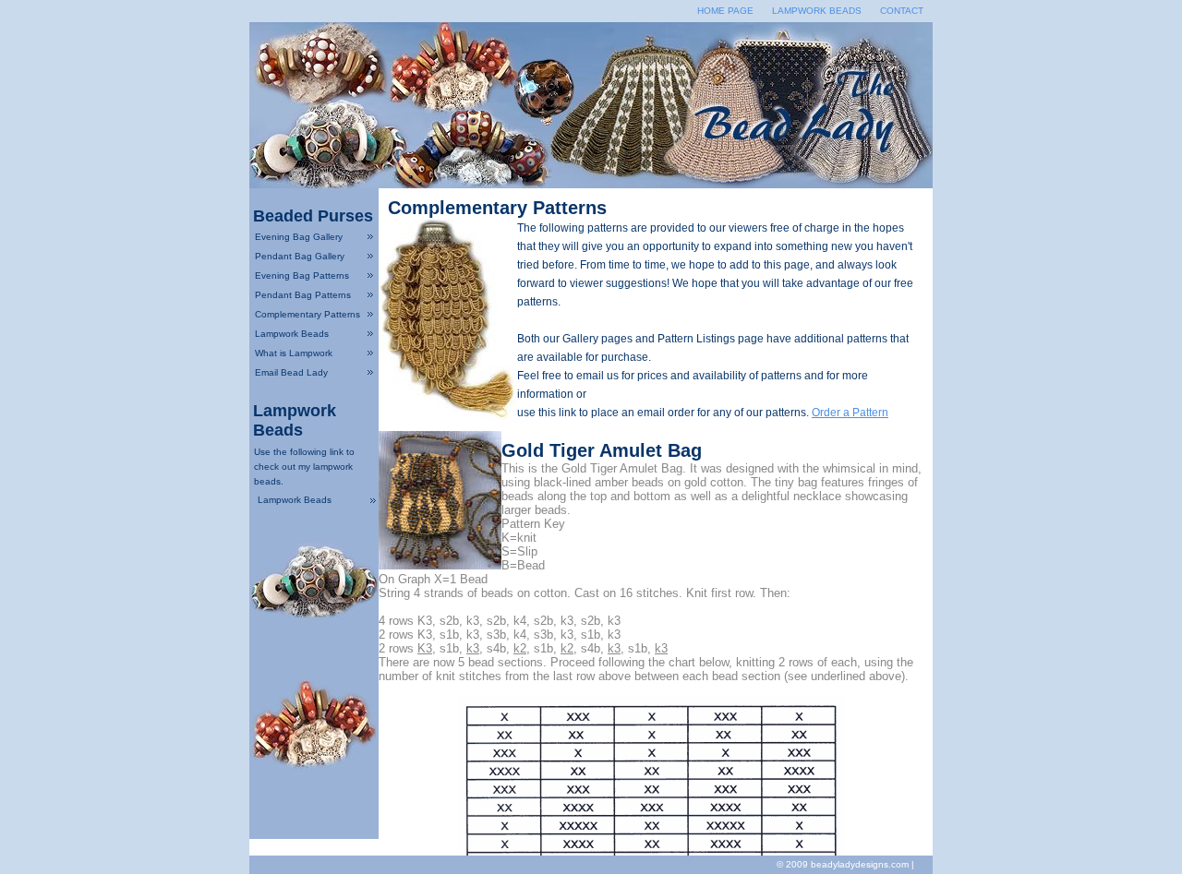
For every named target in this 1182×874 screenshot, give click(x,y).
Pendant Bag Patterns (303, 295)
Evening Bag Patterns (302, 275)
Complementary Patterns (307, 314)
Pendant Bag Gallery (299, 256)
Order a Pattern (850, 412)
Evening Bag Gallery (299, 237)
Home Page (725, 11)
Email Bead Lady (291, 372)
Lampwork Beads (817, 11)
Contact (901, 11)
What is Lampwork (293, 353)
